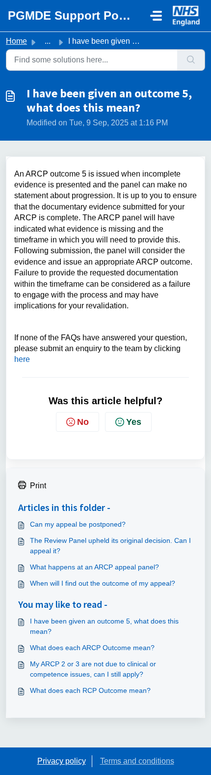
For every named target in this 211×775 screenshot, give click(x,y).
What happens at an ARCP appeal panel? (94, 567)
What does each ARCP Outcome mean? (92, 648)
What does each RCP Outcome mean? (90, 690)
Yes (133, 422)
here (22, 359)
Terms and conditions (137, 761)
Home (16, 41)
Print (38, 485)
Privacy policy (61, 761)
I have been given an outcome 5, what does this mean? (104, 626)
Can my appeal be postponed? (78, 524)
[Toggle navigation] (156, 16)
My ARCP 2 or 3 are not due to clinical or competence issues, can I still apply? (93, 669)
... (48, 41)
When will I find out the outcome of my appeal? (102, 583)
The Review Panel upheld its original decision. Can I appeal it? (110, 546)
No (83, 422)
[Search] (191, 60)
